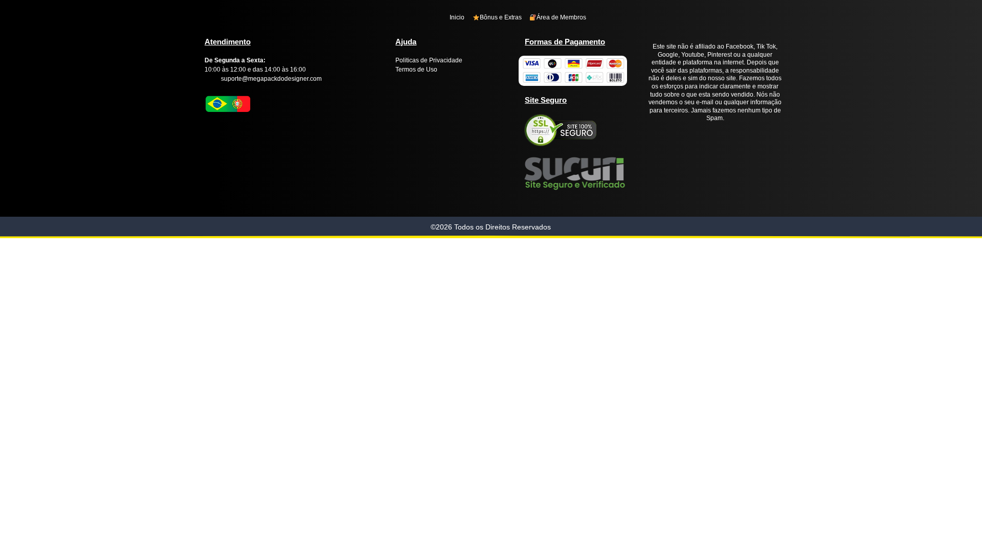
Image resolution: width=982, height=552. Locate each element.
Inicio (457, 17)
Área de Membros (561, 17)
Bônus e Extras (501, 17)
